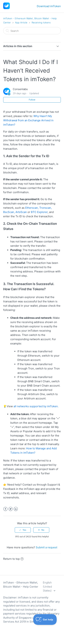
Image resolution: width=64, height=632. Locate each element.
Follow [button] (32, 99)
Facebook (5, 509)
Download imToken (49, 6)
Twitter (10, 509)
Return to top (11, 558)
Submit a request (46, 547)
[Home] (6, 8)
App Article (21, 22)
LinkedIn (16, 509)
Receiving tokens (41, 22)
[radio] (23, 530)
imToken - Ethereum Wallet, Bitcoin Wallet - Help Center (20, 584)
